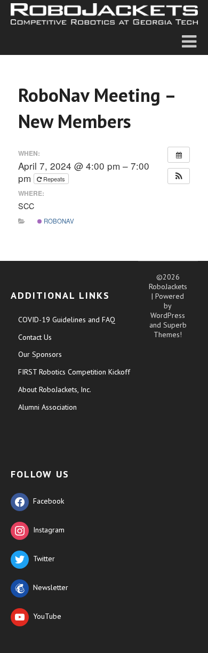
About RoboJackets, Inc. (54, 389)
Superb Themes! (170, 329)
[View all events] (178, 155)
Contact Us (35, 337)
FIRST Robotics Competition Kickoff (74, 372)
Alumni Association (47, 407)
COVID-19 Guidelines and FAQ (66, 319)
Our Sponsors (40, 354)
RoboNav (58, 221)
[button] (178, 176)
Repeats (54, 178)
